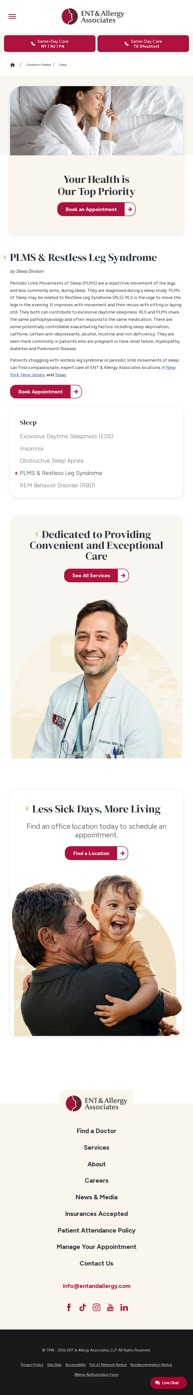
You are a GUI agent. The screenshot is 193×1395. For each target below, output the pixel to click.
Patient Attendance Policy (97, 1230)
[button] (12, 16)
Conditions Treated (38, 64)
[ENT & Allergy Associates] (93, 16)
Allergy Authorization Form (96, 1374)
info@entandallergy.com (96, 1285)
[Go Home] (15, 64)
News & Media (96, 1197)
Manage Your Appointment (96, 1246)
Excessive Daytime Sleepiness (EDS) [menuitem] (67, 436)
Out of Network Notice (108, 1365)
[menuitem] (96, 1131)
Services (96, 1147)
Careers (97, 1180)
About (96, 1164)
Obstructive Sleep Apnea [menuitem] (51, 460)
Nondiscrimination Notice (151, 1365)
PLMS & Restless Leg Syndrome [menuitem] (61, 473)
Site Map (54, 1365)
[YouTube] (110, 1307)
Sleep (63, 64)
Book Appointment (40, 392)
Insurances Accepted (96, 1213)
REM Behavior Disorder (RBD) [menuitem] (57, 485)
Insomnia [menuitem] (31, 448)
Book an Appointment (91, 209)
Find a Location (91, 853)
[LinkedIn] (124, 1307)
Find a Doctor (96, 1131)
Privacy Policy (32, 1365)
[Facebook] (69, 1307)
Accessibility (75, 1365)
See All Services (91, 575)
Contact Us (96, 1263)
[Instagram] (96, 1307)
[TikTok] (82, 1307)
